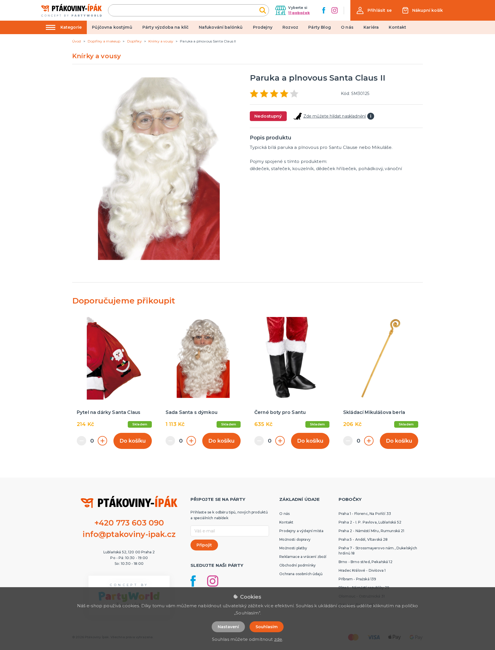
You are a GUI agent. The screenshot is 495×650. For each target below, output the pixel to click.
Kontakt (397, 27)
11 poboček (299, 13)
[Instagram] (334, 10)
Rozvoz (290, 27)
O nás (347, 27)
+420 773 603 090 (129, 523)
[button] (374, 10)
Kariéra (371, 27)
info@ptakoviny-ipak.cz (129, 534)
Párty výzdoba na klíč (165, 27)
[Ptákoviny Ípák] (71, 10)
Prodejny (262, 27)
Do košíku (132, 441)
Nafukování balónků (221, 27)
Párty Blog (319, 27)
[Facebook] (324, 10)
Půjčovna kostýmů (112, 27)
